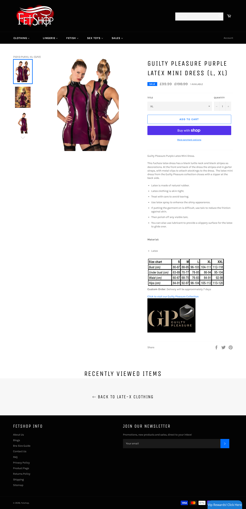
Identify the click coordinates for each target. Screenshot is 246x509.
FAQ (15, 457)
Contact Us (19, 451)
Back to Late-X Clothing (125, 396)
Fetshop (25, 503)
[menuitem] (21, 38)
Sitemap (18, 485)
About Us (18, 434)
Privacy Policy (21, 462)
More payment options (189, 139)
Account (228, 37)
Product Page (21, 468)
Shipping (18, 479)
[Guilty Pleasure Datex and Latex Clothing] (171, 331)
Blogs (16, 440)
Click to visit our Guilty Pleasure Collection (173, 296)
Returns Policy (21, 473)
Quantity (219, 97)
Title (150, 97)
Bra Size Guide (21, 445)
